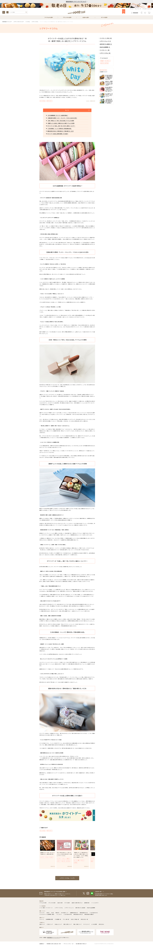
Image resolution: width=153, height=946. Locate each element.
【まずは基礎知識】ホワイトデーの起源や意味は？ (58, 115)
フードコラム (28, 21)
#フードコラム (42, 100)
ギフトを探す (67, 902)
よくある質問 (94, 924)
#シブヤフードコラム (44, 857)
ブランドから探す (52, 902)
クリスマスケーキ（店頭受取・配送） (47, 914)
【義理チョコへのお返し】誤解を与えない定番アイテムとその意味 (61, 123)
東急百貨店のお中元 (78, 914)
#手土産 (102, 60)
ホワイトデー (42, 912)
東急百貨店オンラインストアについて (76, 1)
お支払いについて (58, 924)
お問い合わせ (101, 924)
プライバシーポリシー (68, 943)
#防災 (92, 861)
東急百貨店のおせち (84, 912)
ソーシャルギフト (95, 902)
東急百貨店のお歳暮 (89, 914)
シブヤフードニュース (69, 907)
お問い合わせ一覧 (84, 919)
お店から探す (60, 902)
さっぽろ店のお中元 (68, 914)
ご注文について (50, 924)
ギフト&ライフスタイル (147, 8)
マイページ (41, 919)
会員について (42, 924)
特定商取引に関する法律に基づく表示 (54, 943)
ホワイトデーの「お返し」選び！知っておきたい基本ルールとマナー (61, 126)
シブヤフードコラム (35, 21)
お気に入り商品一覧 (75, 919)
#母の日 (68, 858)
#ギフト (58, 861)
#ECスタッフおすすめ (66, 861)
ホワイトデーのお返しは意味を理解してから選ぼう (58, 133)
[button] (93, 854)
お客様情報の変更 (49, 919)
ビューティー (137, 8)
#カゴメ (82, 860)
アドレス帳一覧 (66, 919)
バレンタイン (59, 914)
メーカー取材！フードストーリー (46, 907)
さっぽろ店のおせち (94, 912)
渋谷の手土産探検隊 (91, 907)
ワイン (131, 8)
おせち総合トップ (64, 912)
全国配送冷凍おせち (74, 912)
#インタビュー (107, 60)
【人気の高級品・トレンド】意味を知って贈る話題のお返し (60, 128)
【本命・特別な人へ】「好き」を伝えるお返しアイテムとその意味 (61, 120)
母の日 (48, 912)
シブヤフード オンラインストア (19, 21)
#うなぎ (51, 857)
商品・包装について (78, 924)
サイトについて (86, 924)
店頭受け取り (87, 902)
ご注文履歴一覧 (58, 919)
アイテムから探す (43, 902)
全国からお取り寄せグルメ (77, 902)
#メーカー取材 (76, 860)
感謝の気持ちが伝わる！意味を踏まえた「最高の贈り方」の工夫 (61, 131)
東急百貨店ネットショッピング (53, 937)
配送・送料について (68, 924)
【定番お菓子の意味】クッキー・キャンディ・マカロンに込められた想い (62, 118)
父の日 (52, 912)
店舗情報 (41, 943)
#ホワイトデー (49, 100)
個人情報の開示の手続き (80, 943)
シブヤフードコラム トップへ (67, 878)
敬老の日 (57, 912)
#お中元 (75, 862)
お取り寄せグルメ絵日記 (80, 907)
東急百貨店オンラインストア (7, 21)
